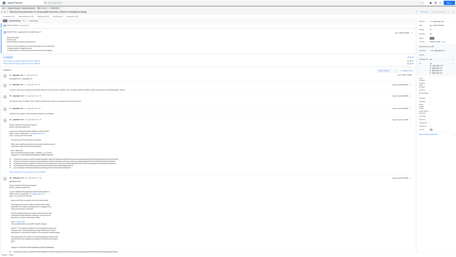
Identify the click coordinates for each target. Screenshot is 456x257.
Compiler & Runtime (28, 8)
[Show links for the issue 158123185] (59, 8)
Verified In (422, 126)
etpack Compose (14, 8)
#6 (413, 63)
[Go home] (1, 11)
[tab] (9, 16)
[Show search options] (422, 2)
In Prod (421, 129)
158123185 (54, 8)
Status (421, 38)
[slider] (417, 136)
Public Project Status (421, 106)
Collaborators (423, 59)
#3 (40, 96)
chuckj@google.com (37, 133)
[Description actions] (412, 33)
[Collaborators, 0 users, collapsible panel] (442, 59)
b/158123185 (20, 222)
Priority (421, 29)
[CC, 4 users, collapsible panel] (442, 63)
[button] (6, 8)
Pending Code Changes (422, 85)
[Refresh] (4, 11)
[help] (435, 2)
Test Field (422, 116)
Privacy (4, 255)
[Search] (45, 2)
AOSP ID (422, 90)
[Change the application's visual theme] (430, 2)
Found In (422, 119)
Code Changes (422, 79)
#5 (413, 61)
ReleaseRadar (423, 94)
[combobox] (234, 2)
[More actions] (453, 12)
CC (420, 63)
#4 (39, 108)
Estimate (422, 98)
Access (422, 42)
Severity (422, 34)
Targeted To (423, 123)
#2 (39, 84)
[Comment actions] (410, 85)
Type (420, 25)
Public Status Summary (423, 112)
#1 (40, 32)
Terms (11, 255)
